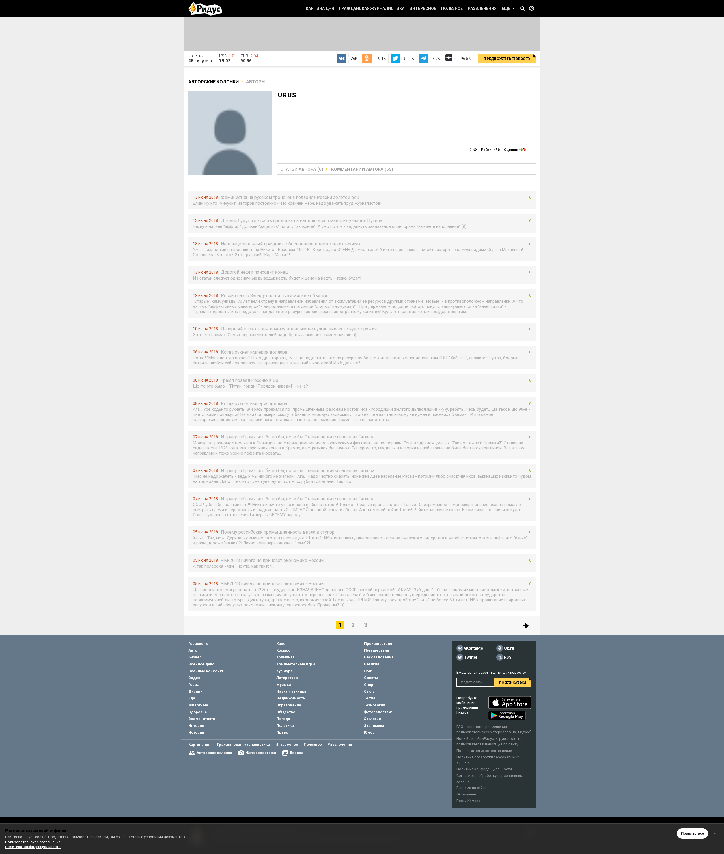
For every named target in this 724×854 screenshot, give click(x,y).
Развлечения (482, 8)
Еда (191, 698)
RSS (508, 657)
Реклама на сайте (471, 788)
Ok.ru (509, 648)
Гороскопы (198, 643)
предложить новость (507, 58)
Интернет (197, 725)
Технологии (374, 705)
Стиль (369, 691)
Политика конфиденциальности (484, 769)
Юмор (369, 732)
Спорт (369, 684)
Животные (198, 705)
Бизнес (195, 657)
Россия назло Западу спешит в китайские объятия (274, 295)
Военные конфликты (207, 671)
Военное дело (201, 664)
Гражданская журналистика (371, 8)
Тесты (369, 698)
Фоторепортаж (378, 712)
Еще (506, 8)
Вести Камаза (468, 801)
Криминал (285, 657)
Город (193, 684)
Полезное (452, 8)
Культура (284, 671)
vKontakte (473, 648)
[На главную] (205, 8)
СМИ (368, 671)
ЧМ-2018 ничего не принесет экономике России (272, 560)
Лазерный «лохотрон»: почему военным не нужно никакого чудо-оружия (299, 329)
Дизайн (195, 691)
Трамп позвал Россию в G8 (249, 380)
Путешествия (376, 650)
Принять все (692, 833)
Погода (283, 719)
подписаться (512, 682)
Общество (285, 712)
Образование (288, 705)
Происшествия (378, 643)
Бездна (296, 753)
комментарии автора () (362, 169)
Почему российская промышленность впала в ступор (278, 532)
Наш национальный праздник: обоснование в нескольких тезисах (291, 244)
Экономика (374, 725)
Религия (371, 664)
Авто (192, 650)
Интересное (423, 8)
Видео (194, 678)
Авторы (256, 82)
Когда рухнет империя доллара (254, 352)
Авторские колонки (214, 753)
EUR (249, 58)
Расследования (379, 657)
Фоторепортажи (261, 753)
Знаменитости (201, 719)
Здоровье (197, 712)
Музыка (283, 684)
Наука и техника (291, 691)
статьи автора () (301, 169)
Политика (285, 725)
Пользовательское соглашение (484, 751)
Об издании (466, 794)
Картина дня (320, 8)
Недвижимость (290, 698)
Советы (371, 678)
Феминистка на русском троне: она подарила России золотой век (290, 197)
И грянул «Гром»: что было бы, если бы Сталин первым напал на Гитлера (297, 437)
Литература (287, 678)
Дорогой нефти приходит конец (254, 272)
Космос (283, 650)
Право (282, 732)
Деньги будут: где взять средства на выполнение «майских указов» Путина (301, 220)
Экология (372, 719)
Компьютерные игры (295, 664)
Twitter (471, 657)
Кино (280, 643)
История (196, 732)
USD (227, 58)
